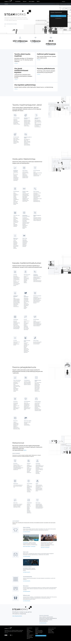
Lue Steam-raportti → (27, 572)
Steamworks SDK (29, 636)
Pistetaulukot (38, 463)
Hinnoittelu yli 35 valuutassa (27, 118)
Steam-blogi (50, 630)
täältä (24, 450)
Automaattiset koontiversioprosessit (26, 216)
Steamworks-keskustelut (39, 631)
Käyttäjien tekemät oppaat (38, 381)
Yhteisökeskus (15, 319)
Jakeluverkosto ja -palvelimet (38, 118)
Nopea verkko (24, 238)
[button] (64, 1)
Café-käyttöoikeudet (30, 637)
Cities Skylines (25, 542)
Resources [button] (24, 1)
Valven (11, 630)
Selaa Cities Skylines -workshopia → (29, 546)
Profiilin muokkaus (38, 401)
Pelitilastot (29, 463)
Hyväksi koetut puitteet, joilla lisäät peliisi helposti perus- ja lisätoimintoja (33, 87)
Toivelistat (15, 274)
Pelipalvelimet (15, 483)
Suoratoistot (15, 401)
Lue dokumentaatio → (27, 531)
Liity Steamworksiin (17, 616)
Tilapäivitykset (29, 502)
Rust (47, 542)
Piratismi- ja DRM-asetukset (25, 192)
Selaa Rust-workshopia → (45, 547)
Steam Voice (15, 502)
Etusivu (28, 629)
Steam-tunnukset (36, 191)
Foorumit (25, 319)
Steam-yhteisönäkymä (17, 380)
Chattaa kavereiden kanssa (27, 341)
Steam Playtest (24, 170)
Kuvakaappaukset (27, 380)
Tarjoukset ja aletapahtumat (35, 275)
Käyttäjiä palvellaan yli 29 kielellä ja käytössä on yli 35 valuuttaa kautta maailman (23, 60)
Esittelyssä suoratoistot (37, 295)
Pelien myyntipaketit (26, 296)
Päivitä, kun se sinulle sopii (15, 239)
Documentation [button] (17, 1)
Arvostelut (15, 340)
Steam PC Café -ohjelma (38, 630)
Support (38, 1)
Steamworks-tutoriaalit (38, 632)
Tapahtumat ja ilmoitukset (15, 296)
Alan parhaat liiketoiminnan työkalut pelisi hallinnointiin (46, 57)
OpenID (37, 483)
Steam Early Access (27, 274)
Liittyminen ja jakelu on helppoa (28, 137)
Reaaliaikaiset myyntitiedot (15, 171)
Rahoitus (28, 633)
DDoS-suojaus (38, 502)
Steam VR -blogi (50, 631)
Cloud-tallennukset (27, 401)
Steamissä (6, 632)
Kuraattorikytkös (36, 319)
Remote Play (15, 420)
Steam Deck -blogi (51, 632)
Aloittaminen (29, 630)
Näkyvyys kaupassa (30, 631)
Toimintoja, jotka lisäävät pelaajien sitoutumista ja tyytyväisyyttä (46, 71)
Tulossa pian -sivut (16, 215)
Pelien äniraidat (35, 340)
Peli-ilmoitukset (29, 483)
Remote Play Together (27, 420)
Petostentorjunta (16, 191)
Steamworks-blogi (51, 629)
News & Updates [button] (31, 1)
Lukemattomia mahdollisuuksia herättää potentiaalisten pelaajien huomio (23, 76)
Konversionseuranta (36, 170)
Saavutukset (15, 463)
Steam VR (28, 638)
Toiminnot (28, 632)
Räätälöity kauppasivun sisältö (37, 216)
